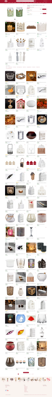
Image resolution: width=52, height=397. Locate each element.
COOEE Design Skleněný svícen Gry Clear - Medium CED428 (43, 324)
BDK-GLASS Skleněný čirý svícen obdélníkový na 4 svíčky (42, 210)
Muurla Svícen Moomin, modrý (19, 324)
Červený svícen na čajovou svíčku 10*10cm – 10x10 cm (10, 352)
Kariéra (6, 387)
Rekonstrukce (20, 381)
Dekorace (8, 381)
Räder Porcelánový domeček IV (8, 141)
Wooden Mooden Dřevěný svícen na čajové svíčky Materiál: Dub (22, 196)
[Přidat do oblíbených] (24, 22)
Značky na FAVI (25, 387)
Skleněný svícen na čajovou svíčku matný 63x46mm (10, 269)
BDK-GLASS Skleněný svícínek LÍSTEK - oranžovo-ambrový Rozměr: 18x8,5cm (23, 338)
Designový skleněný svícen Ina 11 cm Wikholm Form (31, 155)
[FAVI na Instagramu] (6, 390)
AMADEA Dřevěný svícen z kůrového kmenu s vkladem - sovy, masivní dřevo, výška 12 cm (14, 196)
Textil (11, 381)
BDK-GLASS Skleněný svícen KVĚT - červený (31, 324)
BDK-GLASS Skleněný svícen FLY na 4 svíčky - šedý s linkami (22, 125)
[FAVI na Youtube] (7, 390)
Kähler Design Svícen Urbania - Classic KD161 (20, 352)
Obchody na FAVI (25, 386)
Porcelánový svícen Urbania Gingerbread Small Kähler (32, 283)
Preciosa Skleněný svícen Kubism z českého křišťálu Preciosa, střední (33, 125)
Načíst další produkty (26, 372)
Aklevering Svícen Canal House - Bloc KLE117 (9, 210)
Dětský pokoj (40, 381)
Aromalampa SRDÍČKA (29, 210)
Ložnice (36, 381)
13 (35, 85)
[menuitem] (6, 2)
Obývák (32, 381)
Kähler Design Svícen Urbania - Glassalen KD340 (41, 196)
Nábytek (3, 381)
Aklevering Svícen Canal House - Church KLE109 (20, 210)
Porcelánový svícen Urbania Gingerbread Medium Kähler (42, 155)
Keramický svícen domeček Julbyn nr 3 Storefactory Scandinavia (43, 269)
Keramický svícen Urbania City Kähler (30, 352)
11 (14, 38)
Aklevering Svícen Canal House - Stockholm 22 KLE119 (32, 338)
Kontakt (6, 386)
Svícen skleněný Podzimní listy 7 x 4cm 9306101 (10, 125)
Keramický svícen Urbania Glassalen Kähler (20, 155)
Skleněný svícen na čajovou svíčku (30, 82)
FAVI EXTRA (25, 390)
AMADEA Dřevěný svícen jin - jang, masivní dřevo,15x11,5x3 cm (43, 125)
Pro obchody (25, 389)
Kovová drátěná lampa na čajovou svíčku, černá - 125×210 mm (11, 155)
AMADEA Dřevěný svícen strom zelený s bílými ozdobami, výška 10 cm (12, 324)
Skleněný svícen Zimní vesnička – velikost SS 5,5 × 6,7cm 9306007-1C (44, 352)
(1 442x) (31, 13)
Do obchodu (45, 13)
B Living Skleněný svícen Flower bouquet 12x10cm (31, 269)
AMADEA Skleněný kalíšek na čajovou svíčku (9, 82)
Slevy (48, 381)
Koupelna (28, 381)
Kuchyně (24, 381)
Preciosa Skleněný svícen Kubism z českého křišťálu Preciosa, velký (22, 141)
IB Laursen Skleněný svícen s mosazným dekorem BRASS (21, 269)
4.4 (30, 13)
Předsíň (44, 381)
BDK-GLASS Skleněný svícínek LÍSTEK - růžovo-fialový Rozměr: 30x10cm (12, 338)
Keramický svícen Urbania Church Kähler (9, 283)
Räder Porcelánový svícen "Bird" (40, 283)
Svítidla (16, 381)
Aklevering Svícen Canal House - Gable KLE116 (31, 196)
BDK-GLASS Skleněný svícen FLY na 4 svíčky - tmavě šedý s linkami (43, 82)
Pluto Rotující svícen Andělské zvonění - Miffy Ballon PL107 (42, 338)
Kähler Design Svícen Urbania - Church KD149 (41, 141)
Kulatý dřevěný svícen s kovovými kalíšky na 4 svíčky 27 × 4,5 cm (22, 82)
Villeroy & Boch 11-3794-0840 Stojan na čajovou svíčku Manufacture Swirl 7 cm (34, 141)
